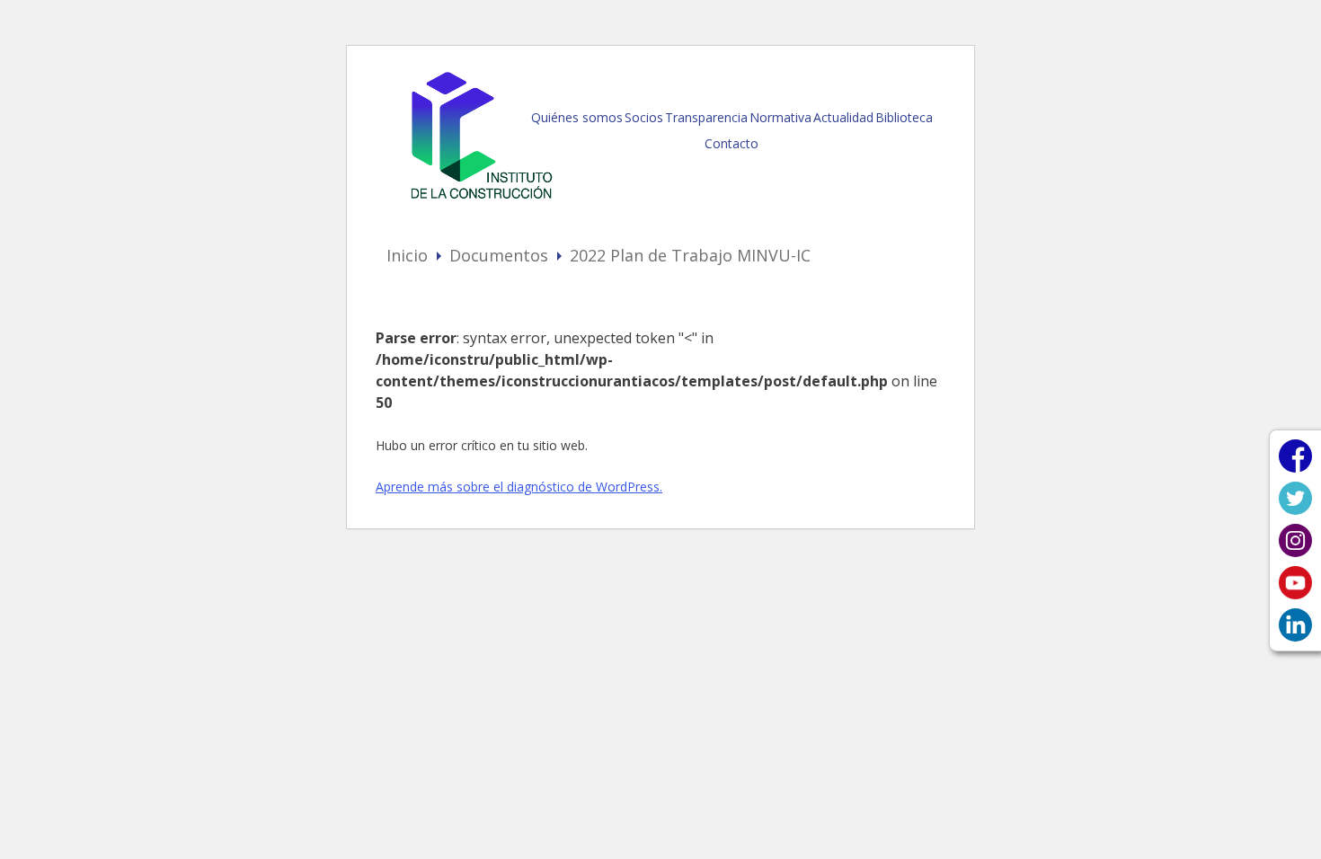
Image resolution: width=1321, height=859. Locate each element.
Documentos (498, 255)
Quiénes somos (577, 117)
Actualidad (843, 117)
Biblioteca (904, 117)
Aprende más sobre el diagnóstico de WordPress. (519, 486)
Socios (644, 117)
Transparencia (706, 117)
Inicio (407, 255)
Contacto (731, 143)
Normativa (780, 117)
